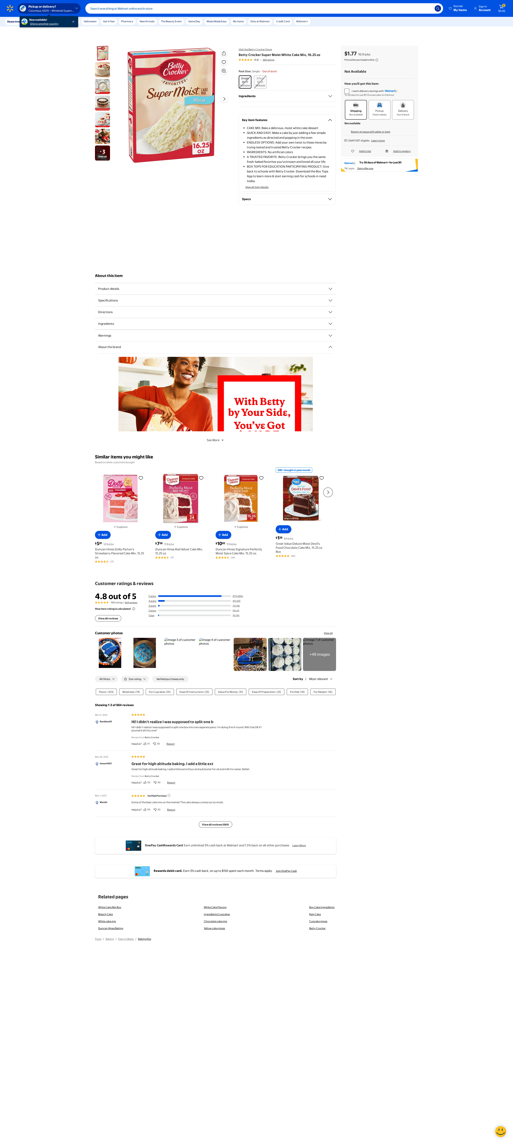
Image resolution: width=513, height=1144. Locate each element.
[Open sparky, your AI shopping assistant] (501, 1132)
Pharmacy (127, 21)
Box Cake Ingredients (321, 907)
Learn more (378, 140)
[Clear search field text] (428, 8)
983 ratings (268, 60)
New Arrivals (147, 21)
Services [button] (40, 21)
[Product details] (330, 289)
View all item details (257, 187)
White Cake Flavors (215, 907)
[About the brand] (330, 347)
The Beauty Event (171, 21)
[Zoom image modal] (223, 70)
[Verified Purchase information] (169, 795)
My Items (238, 21)
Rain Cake (315, 914)
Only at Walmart (260, 21)
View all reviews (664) (215, 824)
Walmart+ (302, 21)
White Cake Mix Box (109, 907)
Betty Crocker (317, 928)
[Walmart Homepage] (10, 8)
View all (328, 633)
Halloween (90, 21)
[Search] (438, 8)
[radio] (245, 82)
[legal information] (376, 60)
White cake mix (107, 921)
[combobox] (264, 8)
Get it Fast (109, 21)
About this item (109, 275)
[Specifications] (330, 300)
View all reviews (108, 618)
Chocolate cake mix (215, 921)
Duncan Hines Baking (110, 928)
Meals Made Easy (217, 21)
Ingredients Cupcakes (217, 914)
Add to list (365, 151)
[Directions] (330, 312)
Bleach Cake (105, 914)
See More (213, 440)
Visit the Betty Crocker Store (255, 49)
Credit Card (283, 21)
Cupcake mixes (318, 921)
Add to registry (402, 151)
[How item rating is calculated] (133, 608)
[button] (458, 8)
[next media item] (224, 99)
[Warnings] (330, 335)
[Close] (74, 21)
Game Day (194, 21)
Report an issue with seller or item (370, 131)
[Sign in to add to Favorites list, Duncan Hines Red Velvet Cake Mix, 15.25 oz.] (201, 478)
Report (171, 743)
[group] (256, 59)
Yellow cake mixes (214, 928)
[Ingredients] (330, 96)
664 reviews (131, 602)
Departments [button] (15, 21)
